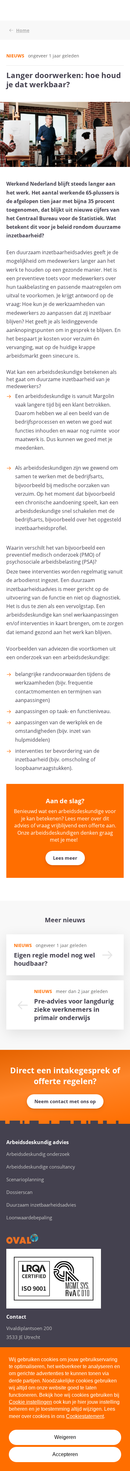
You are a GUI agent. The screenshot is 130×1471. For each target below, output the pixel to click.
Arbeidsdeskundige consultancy (40, 1166)
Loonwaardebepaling (29, 1217)
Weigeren (65, 1437)
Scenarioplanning (25, 1179)
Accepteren (65, 1454)
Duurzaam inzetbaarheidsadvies (41, 1205)
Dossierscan (19, 1192)
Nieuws (15, 56)
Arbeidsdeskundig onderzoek (38, 1154)
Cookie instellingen (30, 1402)
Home (22, 30)
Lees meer (65, 858)
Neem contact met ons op (65, 1101)
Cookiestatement (85, 1416)
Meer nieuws (65, 920)
